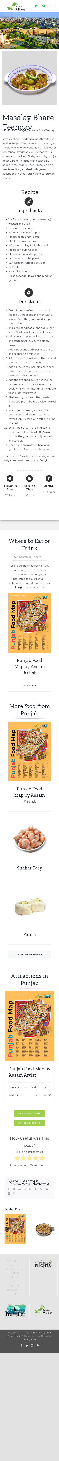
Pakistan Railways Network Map (15, 1273)
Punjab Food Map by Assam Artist (29, 666)
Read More (28, 685)
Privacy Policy (29, 1339)
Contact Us (11, 1289)
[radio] (17, 1158)
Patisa (29, 934)
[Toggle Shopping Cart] (36, 6)
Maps (11, 1265)
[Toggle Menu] (52, 6)
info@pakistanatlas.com (29, 587)
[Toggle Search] (43, 5)
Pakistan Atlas (36, 1332)
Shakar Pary (29, 868)
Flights (11, 1281)
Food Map (11, 1260)
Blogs (11, 1285)
